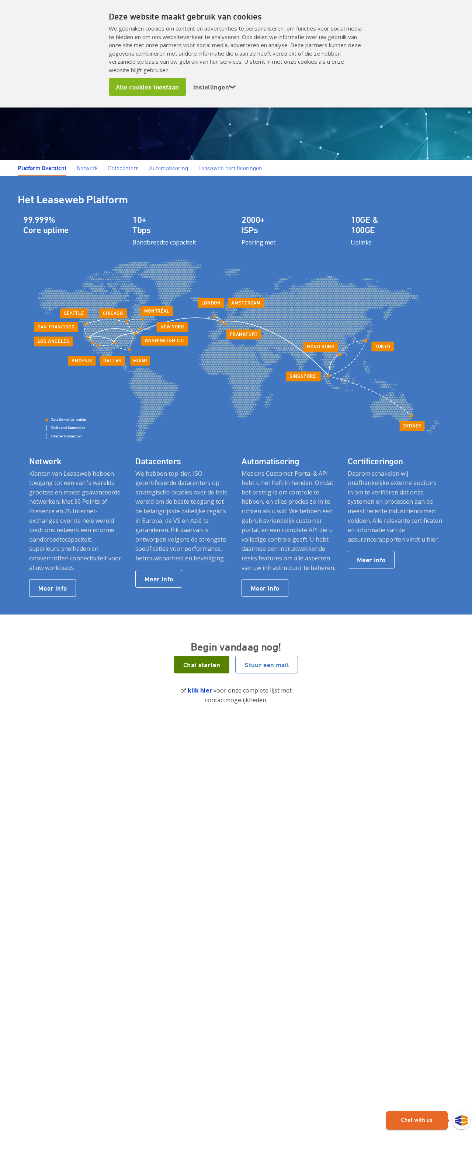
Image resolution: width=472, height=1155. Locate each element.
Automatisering (168, 168)
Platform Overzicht (42, 168)
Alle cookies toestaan (147, 87)
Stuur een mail (266, 664)
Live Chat (428, 1121)
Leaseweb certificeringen (230, 168)
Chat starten (201, 664)
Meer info (52, 588)
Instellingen (214, 87)
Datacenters (123, 168)
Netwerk (87, 168)
